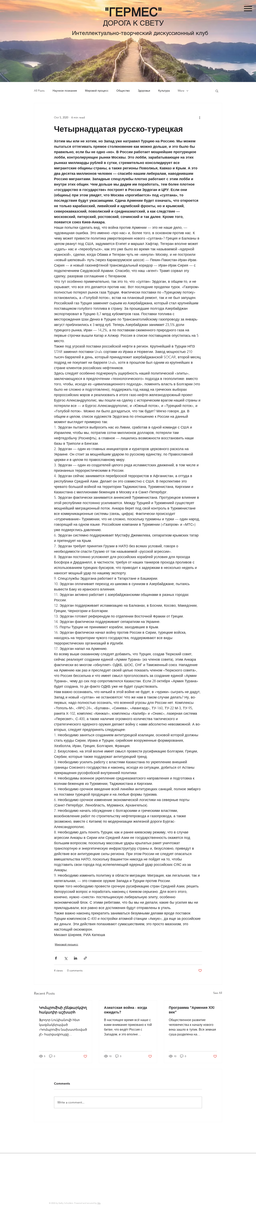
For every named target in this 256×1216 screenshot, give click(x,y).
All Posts (39, 90)
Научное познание (65, 90)
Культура (164, 90)
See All (217, 993)
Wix (99, 1203)
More (181, 90)
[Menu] (248, 8)
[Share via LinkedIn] (75, 958)
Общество (123, 90)
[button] (217, 90)
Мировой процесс (96, 90)
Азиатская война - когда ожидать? (125, 1009)
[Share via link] (85, 958)
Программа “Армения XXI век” (191, 1009)
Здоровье (144, 90)
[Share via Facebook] (56, 958)
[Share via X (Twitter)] (66, 958)
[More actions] (199, 117)
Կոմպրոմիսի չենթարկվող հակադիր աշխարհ (63, 1009)
